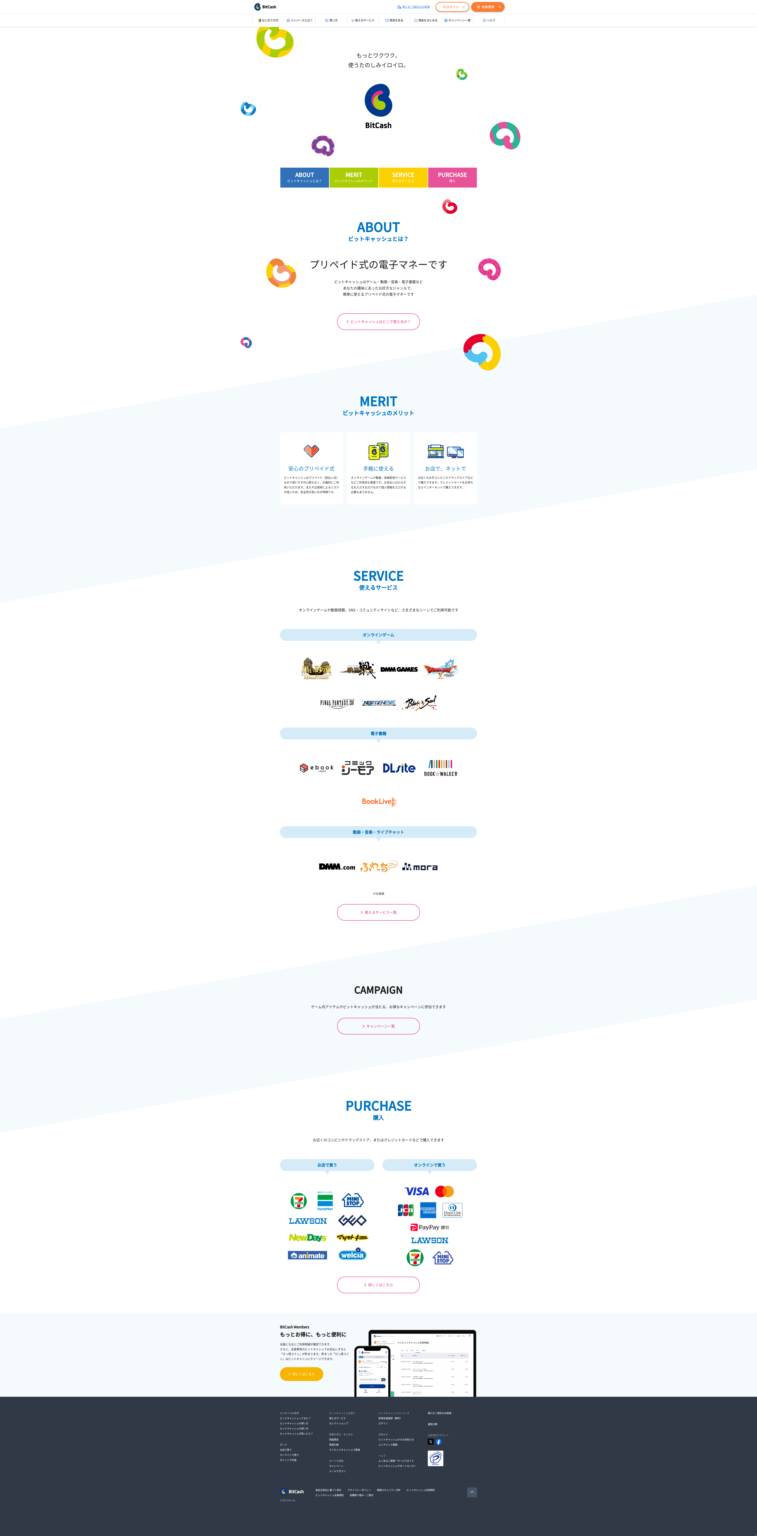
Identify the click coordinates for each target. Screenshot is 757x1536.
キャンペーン (336, 1466)
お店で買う (286, 1450)
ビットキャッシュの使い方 (294, 1428)
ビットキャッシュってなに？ (295, 1418)
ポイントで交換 (288, 1460)
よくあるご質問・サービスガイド (396, 1461)
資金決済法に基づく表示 (328, 1490)
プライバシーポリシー (359, 1490)
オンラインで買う (289, 1455)
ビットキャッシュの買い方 (294, 1423)
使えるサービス (364, 20)
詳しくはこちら (380, 1285)
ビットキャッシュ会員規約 (329, 1495)
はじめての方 (270, 20)
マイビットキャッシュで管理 (344, 1450)
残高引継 (334, 1445)
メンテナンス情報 (387, 1445)
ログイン (452, 6)
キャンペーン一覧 (459, 20)
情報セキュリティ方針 (389, 1490)
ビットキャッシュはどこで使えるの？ (381, 321)
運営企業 (432, 1424)
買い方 (333, 20)
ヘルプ (491, 20)
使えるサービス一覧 (381, 912)
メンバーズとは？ (302, 20)
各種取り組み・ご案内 (361, 1495)
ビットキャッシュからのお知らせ (396, 1439)
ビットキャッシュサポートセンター (397, 1466)
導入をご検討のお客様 (416, 7)
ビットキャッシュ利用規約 (420, 1490)
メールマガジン (337, 1471)
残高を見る (396, 20)
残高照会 (334, 1439)
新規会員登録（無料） (390, 1418)
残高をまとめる (428, 20)
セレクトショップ (338, 1423)
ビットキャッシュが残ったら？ (296, 1433)
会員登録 (488, 6)
